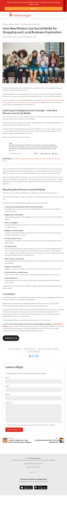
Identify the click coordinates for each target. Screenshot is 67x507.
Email (7, 386)
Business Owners (14, 24)
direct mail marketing (15, 349)
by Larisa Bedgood (26, 37)
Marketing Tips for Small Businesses (48, 349)
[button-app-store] (26, 487)
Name (7, 378)
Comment (8, 403)
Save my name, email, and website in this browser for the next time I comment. (31, 425)
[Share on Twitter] (33, 356)
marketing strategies (30, 349)
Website (7, 394)
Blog (6, 24)
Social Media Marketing (33, 351)
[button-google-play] (40, 487)
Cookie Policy (40, 460)
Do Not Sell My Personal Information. (33, 463)
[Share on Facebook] (30, 356)
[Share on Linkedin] (37, 356)
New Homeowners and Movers (30, 24)
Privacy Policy (30, 460)
